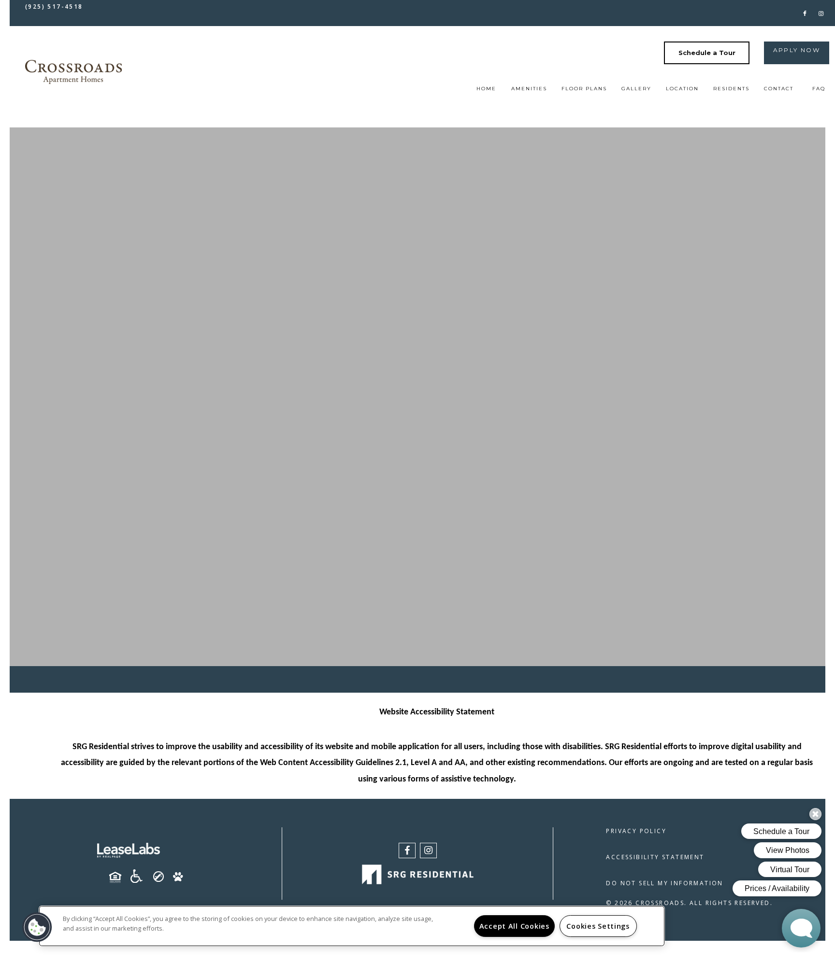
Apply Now (797, 50)
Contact (778, 88)
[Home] (73, 71)
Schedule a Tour (706, 52)
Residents (731, 88)
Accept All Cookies (514, 926)
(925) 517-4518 (54, 6)
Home (486, 88)
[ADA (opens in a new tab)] (140, 876)
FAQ (818, 88)
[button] (804, 13)
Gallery (636, 88)
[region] (352, 926)
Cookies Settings (598, 926)
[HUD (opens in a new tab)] (119, 877)
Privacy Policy (636, 831)
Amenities (529, 88)
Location (682, 88)
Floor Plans (584, 88)
